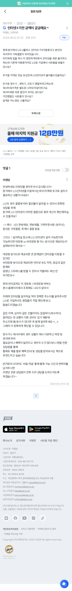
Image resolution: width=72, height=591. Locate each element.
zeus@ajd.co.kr (37, 482)
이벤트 (32, 440)
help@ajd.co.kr (22, 491)
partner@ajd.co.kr (24, 495)
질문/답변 (7, 23)
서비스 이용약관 (28, 529)
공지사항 (20, 440)
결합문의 (31, 23)
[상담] (64, 584)
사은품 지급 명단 (49, 440)
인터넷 (20, 23)
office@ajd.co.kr (24, 499)
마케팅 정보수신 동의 (47, 529)
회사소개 (7, 440)
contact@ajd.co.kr (24, 486)
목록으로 (36, 113)
